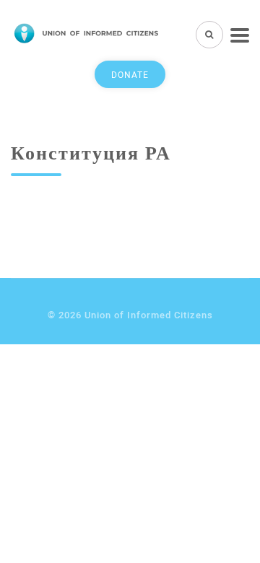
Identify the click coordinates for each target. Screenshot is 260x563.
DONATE (130, 74)
